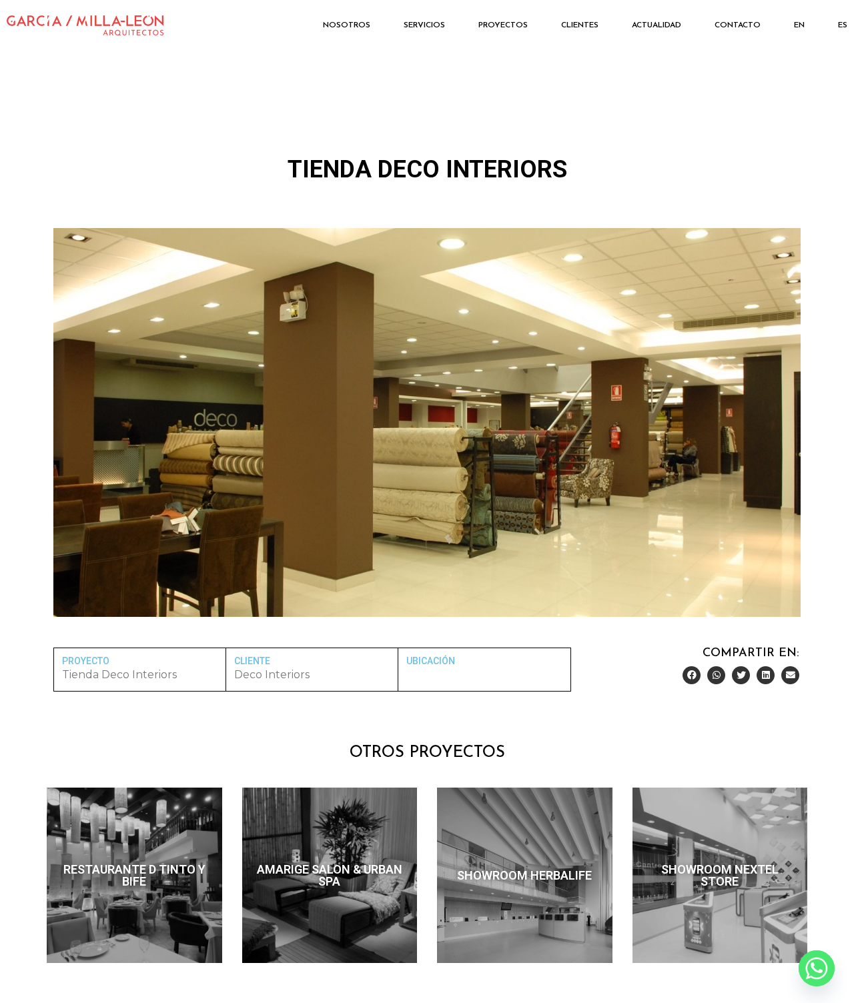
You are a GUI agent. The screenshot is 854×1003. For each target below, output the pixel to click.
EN (799, 25)
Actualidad (656, 25)
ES (842, 25)
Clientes (579, 25)
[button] (692, 675)
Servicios (424, 25)
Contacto (738, 25)
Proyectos (503, 25)
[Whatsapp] (817, 968)
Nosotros (346, 25)
